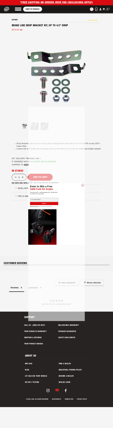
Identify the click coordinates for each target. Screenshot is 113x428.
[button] (18, 9)
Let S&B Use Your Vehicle (36, 376)
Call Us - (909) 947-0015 (34, 325)
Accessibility (56, 399)
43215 (26, 165)
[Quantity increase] (22, 177)
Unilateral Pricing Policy (70, 370)
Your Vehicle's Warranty (35, 331)
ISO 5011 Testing (32, 382)
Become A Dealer (66, 376)
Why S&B (28, 364)
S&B (32, 399)
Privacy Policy (82, 399)
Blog (27, 370)
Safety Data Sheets (66, 338)
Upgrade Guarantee (67, 331)
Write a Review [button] (94, 282)
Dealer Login (64, 382)
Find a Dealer (65, 364)
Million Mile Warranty (68, 325)
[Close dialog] (82, 185)
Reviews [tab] (15, 287)
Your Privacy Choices (33, 344)
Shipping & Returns (33, 338)
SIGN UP (44, 203)
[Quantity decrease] (16, 177)
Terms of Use (69, 399)
